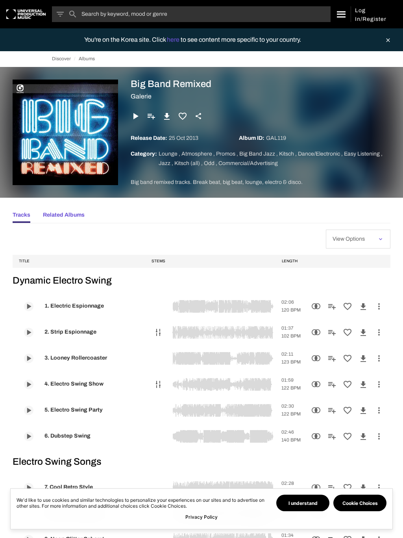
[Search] (340, 14)
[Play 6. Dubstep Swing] (28, 436)
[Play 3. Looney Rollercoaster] (28, 358)
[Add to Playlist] (151, 116)
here (174, 39)
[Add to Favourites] (182, 116)
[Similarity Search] (316, 306)
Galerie (141, 96)
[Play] (135, 116)
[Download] (167, 116)
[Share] (198, 116)
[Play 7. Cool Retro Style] (28, 487)
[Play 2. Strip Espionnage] (28, 332)
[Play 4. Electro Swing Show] (28, 384)
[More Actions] (379, 306)
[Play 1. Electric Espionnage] (28, 306)
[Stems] (158, 332)
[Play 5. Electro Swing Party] (28, 410)
